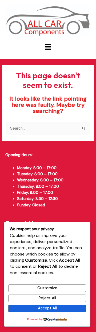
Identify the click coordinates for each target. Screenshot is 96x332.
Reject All (47, 298)
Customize (47, 288)
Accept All (47, 308)
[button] (48, 48)
